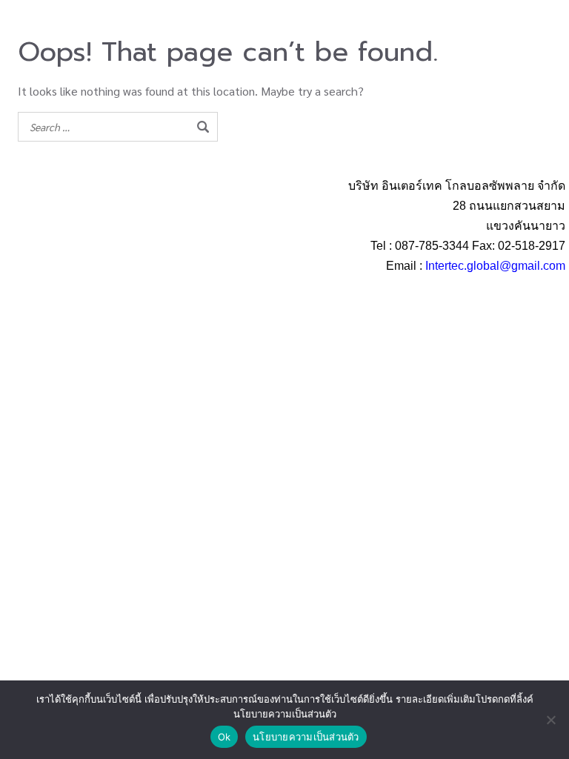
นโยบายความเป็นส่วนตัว (306, 737)
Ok (224, 737)
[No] (550, 719)
